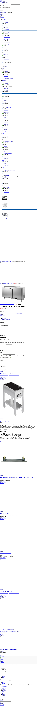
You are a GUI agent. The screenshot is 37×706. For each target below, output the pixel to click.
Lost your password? (3, 12)
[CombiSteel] (2, 662)
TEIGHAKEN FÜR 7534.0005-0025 (7, 629)
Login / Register (4, 697)
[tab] (19, 318)
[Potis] (1, 657)
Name (1, 352)
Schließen (1, 700)
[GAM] (1, 661)
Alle (18, 375)
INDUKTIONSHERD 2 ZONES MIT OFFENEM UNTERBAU (12, 419)
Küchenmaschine (5, 375)
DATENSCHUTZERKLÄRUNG (7, 675)
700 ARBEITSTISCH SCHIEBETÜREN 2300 (7, 304)
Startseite (1, 261)
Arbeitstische (9, 261)
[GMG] (1, 659)
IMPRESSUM (4, 676)
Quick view (2, 379)
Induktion (6, 421)
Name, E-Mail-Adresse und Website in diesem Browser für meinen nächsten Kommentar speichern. (15, 355)
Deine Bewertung (3, 350)
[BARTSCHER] (2, 663)
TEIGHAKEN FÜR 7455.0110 (6, 591)
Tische (6, 261)
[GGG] (1, 660)
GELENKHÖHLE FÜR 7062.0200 (6, 373)
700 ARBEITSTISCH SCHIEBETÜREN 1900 (7, 283)
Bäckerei (1, 375)
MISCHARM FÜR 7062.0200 (5, 553)
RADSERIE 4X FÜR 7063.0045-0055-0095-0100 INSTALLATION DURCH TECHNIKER (17, 477)
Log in (1, 10)
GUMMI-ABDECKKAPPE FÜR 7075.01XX (8, 649)
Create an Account (5, 2)
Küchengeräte (2, 421)
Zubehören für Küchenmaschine (13, 375)
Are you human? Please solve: (4, 7)
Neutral (4, 261)
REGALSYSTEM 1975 (4, 513)
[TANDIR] (2, 656)
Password (2, 5)
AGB (3, 677)
